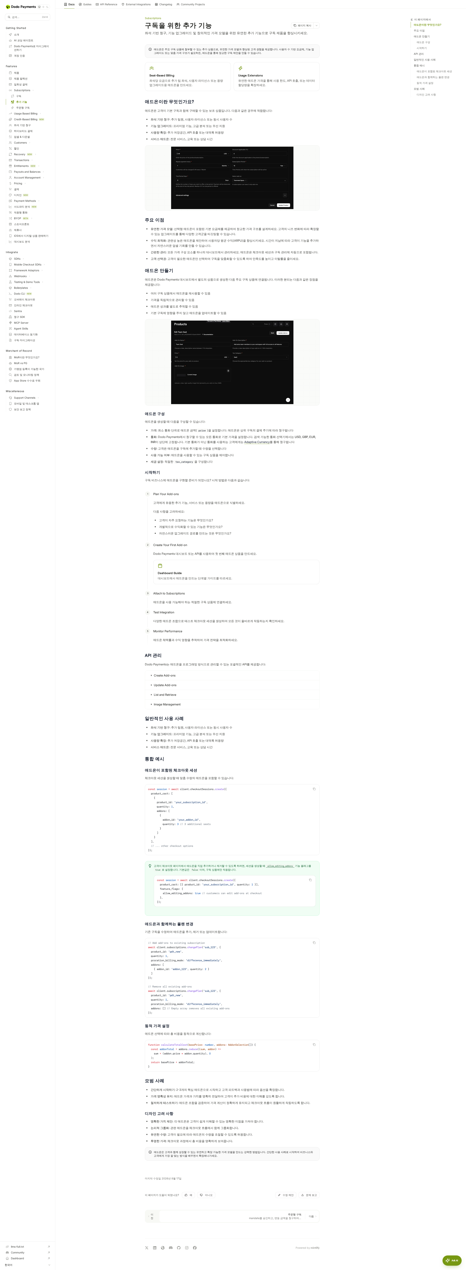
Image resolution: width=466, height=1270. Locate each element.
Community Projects (193, 4)
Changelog (165, 4)
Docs (71, 4)
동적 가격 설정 (425, 82)
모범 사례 (419, 88)
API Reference (108, 4)
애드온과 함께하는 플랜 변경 (433, 77)
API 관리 (419, 53)
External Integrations (138, 4)
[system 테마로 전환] (39, 7)
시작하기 (422, 47)
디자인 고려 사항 (426, 94)
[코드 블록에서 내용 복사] (314, 789)
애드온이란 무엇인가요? (427, 24)
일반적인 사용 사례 (425, 59)
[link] (188, 76)
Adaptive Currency (257, 442)
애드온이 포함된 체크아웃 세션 (434, 71)
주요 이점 (419, 30)
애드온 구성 (423, 42)
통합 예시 (419, 65)
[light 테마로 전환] (43, 7)
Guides (87, 4)
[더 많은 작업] (316, 25)
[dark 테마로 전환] (47, 7)
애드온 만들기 (422, 36)
